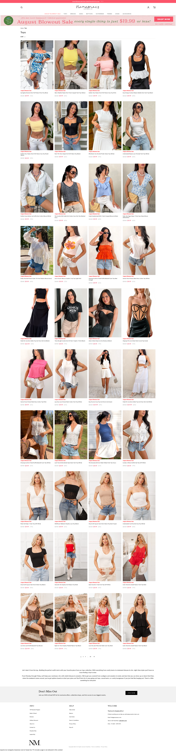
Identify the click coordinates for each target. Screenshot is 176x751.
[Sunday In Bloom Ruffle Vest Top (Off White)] (139, 434)
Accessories (127, 13)
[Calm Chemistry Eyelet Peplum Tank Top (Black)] (139, 617)
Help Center (72, 709)
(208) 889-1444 (123, 720)
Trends (109, 13)
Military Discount (34, 720)
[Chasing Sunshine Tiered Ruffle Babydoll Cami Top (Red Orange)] (105, 250)
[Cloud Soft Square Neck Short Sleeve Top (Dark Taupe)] (105, 495)
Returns (71, 713)
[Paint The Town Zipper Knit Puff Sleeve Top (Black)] (71, 125)
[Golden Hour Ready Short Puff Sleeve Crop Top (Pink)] (105, 64)
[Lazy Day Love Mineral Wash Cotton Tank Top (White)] (71, 373)
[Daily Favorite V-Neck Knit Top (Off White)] (105, 556)
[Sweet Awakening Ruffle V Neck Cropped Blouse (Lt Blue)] (105, 188)
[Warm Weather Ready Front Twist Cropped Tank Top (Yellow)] (71, 64)
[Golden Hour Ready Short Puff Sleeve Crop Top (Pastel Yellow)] (37, 125)
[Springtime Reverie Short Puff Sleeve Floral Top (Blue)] (37, 64)
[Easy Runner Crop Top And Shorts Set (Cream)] (105, 373)
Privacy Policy (72, 723)
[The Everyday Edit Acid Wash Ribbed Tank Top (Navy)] (105, 434)
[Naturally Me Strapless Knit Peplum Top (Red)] (71, 556)
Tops (65, 13)
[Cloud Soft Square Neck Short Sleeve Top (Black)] (37, 556)
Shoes (117, 13)
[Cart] (153, 7)
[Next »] (94, 657)
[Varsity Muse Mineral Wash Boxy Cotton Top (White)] (139, 250)
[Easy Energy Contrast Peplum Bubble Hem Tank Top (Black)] (139, 64)
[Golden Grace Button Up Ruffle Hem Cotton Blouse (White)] (37, 188)
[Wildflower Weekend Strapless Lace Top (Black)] (71, 495)
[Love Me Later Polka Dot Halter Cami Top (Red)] (105, 617)
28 (90, 656)
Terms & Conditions (74, 720)
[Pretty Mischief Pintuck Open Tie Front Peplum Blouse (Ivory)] (37, 250)
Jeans (81, 13)
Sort (22, 36)
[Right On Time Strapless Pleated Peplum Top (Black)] (71, 617)
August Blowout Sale (52, 13)
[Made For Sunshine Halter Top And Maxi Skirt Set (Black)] (37, 312)
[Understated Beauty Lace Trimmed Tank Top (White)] (139, 125)
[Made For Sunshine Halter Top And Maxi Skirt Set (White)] (139, 373)
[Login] (149, 7)
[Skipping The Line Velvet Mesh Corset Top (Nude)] (139, 312)
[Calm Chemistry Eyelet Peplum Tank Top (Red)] (139, 556)
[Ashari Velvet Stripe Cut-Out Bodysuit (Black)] (105, 312)
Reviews (32, 716)
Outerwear (100, 13)
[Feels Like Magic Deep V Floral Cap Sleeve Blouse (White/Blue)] (139, 188)
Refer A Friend (33, 713)
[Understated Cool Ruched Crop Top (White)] (139, 495)
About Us (32, 723)
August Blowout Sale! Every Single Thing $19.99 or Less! (85, 1)
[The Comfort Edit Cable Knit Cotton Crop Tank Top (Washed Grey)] (71, 188)
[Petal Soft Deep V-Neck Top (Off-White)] (37, 495)
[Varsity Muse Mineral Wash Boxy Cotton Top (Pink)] (37, 373)
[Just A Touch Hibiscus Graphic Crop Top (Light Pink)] (71, 250)
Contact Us (32, 727)
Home (22, 28)
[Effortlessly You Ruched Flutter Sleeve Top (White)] (105, 125)
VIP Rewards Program (35, 709)
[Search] (22, 7)
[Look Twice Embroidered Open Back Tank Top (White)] (71, 434)
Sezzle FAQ (32, 734)
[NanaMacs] (88, 7)
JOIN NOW (131, 693)
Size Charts (72, 716)
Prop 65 (71, 727)
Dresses (73, 13)
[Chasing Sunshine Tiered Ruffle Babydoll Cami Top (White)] (37, 434)
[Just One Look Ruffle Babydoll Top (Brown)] (37, 617)
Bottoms (89, 13)
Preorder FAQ (33, 731)
